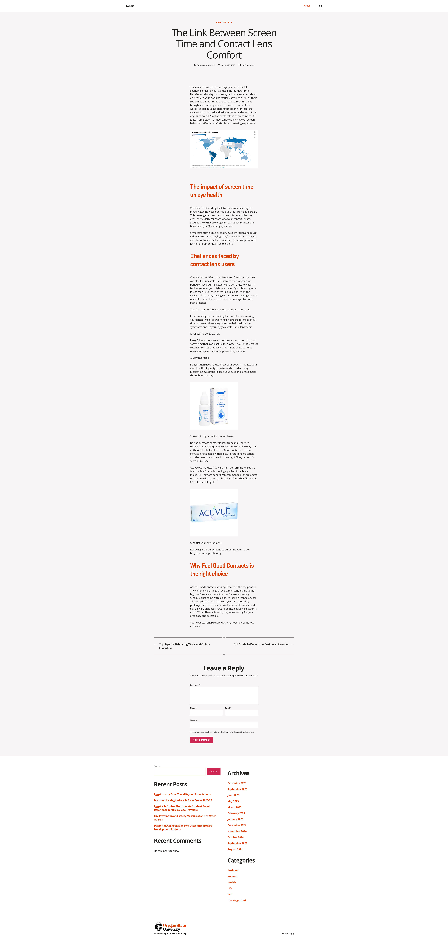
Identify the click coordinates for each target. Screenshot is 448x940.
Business (233, 870)
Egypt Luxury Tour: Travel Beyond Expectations (182, 794)
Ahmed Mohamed (207, 65)
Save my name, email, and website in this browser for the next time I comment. (223, 732)
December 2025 (237, 783)
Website (193, 720)
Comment (195, 685)
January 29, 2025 (228, 65)
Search (157, 766)
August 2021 (235, 849)
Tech (230, 894)
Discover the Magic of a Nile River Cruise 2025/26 (183, 800)
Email (228, 708)
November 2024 (237, 831)
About (307, 6)
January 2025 (235, 819)
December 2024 (237, 825)
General (232, 876)
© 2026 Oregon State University (170, 933)
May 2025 (233, 801)
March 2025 (234, 807)
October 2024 (235, 837)
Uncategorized (224, 22)
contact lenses (198, 453)
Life (230, 888)
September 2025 (237, 789)
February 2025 (236, 813)
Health (232, 882)
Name (193, 708)
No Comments (248, 65)
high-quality (213, 446)
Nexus (130, 5)
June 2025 (233, 795)
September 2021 (237, 843)
